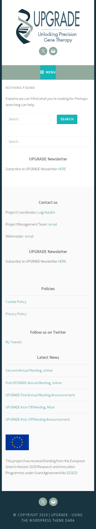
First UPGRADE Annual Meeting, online (34, 382)
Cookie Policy (16, 301)
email (52, 224)
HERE (62, 168)
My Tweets (13, 342)
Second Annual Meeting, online (29, 370)
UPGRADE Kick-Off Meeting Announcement (38, 419)
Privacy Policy (16, 313)
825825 (72, 472)
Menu (51, 72)
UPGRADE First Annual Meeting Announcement (40, 395)
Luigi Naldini (46, 212)
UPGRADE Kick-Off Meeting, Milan (30, 407)
